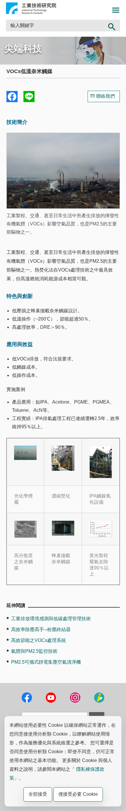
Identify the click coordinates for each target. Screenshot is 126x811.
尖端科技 (23, 48)
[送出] (111, 25)
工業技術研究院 (31, 8)
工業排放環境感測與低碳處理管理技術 (51, 618)
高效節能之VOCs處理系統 (38, 640)
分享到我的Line (29, 96)
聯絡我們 (105, 96)
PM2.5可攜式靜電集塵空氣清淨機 (46, 662)
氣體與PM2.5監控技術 (34, 651)
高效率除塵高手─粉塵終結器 (41, 629)
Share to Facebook (12, 96)
